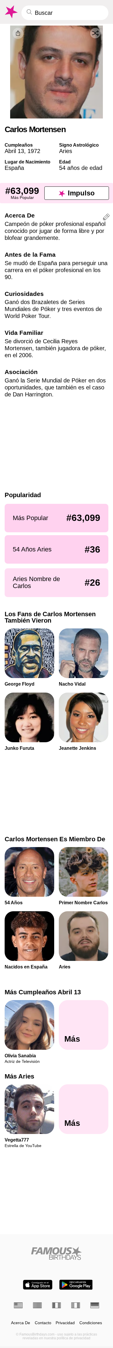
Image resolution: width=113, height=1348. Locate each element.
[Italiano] (75, 1305)
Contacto (43, 1323)
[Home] (56, 1253)
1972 (34, 151)
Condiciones (90, 1323)
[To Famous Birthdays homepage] (11, 12)
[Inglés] (18, 1305)
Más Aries (19, 1076)
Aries (65, 151)
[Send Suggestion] (106, 218)
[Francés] (56, 1305)
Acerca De (20, 1323)
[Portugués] (37, 1305)
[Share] (17, 33)
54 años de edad (80, 168)
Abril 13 (14, 151)
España (14, 168)
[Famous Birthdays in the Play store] (76, 1285)
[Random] (95, 33)
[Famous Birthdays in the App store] (38, 1285)
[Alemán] (94, 1305)
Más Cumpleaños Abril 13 (43, 992)
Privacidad (65, 1323)
